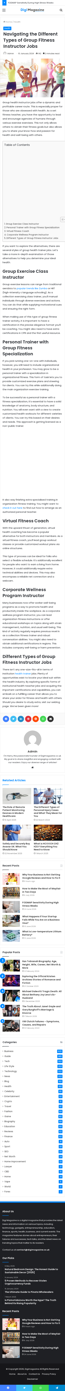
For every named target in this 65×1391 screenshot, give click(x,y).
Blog (6, 1081)
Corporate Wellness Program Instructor (28, 234)
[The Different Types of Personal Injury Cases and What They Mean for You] (48, 796)
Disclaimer (32, 1379)
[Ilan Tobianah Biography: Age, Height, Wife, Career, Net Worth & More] (11, 965)
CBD (6, 1171)
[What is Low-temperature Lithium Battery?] (11, 936)
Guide (7, 1056)
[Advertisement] (32, 182)
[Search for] (61, 11)
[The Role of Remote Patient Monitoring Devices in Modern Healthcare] (17, 796)
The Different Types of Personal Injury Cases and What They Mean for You (48, 812)
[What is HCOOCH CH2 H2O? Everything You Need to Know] (48, 833)
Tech (7, 1061)
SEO (6, 1151)
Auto (6, 1141)
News (7, 1076)
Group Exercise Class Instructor (22, 223)
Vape (7, 1181)
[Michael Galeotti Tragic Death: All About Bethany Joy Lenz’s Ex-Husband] (11, 996)
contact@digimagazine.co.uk (33, 1249)
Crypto (8, 1101)
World (7, 1186)
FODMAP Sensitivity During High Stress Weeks (30, 2)
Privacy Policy (49, 1374)
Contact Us (34, 1374)
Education (9, 1126)
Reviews (8, 1131)
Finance (8, 1136)
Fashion (8, 1111)
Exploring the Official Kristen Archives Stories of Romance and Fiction (41, 979)
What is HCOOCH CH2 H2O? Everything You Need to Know (46, 846)
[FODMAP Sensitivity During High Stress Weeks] (11, 907)
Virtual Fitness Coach (17, 231)
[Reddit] (35, 719)
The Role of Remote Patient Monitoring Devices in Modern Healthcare (14, 812)
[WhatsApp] (43, 719)
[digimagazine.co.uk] (32, 10)
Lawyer (8, 1166)
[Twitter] (13, 719)
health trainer (23, 673)
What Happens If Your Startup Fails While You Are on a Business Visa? (41, 920)
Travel (7, 1106)
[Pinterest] (28, 719)
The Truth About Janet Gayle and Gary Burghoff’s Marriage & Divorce (41, 1010)
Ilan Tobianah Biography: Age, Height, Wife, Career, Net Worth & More (41, 964)
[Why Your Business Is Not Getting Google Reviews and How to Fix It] (11, 879)
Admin (10, 53)
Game (7, 1116)
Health (17, 21)
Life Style (9, 1066)
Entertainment (12, 1096)
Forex (7, 1191)
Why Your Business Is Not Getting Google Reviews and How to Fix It (41, 876)
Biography (9, 1121)
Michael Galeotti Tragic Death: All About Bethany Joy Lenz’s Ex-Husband (42, 995)
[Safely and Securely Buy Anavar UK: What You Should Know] (17, 833)
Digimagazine (32, 1369)
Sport (7, 1146)
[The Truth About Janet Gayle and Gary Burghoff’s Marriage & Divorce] (11, 1011)
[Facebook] (6, 719)
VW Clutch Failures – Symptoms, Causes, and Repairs (41, 1023)
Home (8, 21)
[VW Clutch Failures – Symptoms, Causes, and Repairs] (11, 1026)
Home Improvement (15, 1161)
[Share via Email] (50, 719)
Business (8, 1051)
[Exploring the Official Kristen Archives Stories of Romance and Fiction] (11, 980)
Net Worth (9, 1156)
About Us (22, 1374)
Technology (10, 1071)
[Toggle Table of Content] (61, 219)
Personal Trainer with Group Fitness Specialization (32, 227)
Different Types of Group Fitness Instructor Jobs (32, 238)
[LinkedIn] (21, 719)
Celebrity (9, 1091)
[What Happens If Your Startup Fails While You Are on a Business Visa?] (11, 921)
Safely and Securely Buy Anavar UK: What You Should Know (16, 846)
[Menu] (4, 11)
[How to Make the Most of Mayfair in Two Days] (11, 893)
